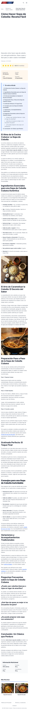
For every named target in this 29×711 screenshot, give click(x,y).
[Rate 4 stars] (11, 66)
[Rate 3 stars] (8, 66)
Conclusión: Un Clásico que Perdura (13, 128)
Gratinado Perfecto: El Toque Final (13, 103)
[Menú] (26, 2)
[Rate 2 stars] (6, 66)
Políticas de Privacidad (6, 702)
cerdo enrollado (8, 564)
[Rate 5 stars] (13, 66)
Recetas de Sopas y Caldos (9, 9)
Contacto (14, 705)
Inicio (2, 9)
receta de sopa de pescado (8, 434)
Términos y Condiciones (20, 702)
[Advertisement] (14, 35)
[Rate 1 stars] (3, 66)
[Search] (23, 3)
